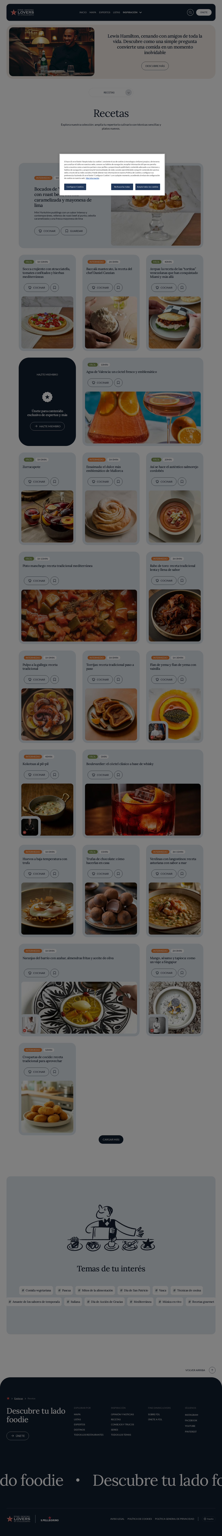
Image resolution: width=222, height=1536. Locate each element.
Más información (92, 178)
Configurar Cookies (75, 187)
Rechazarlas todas (122, 187)
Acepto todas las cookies (147, 187)
